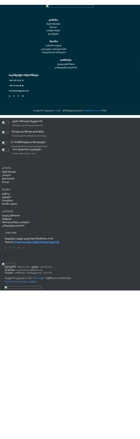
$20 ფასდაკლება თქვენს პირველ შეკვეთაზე (36, 242)
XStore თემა (38, 278)
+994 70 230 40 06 (16, 86)
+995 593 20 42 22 (16, 80)
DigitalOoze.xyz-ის (92, 110)
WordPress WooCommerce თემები (20, 281)
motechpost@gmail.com (19, 91)
